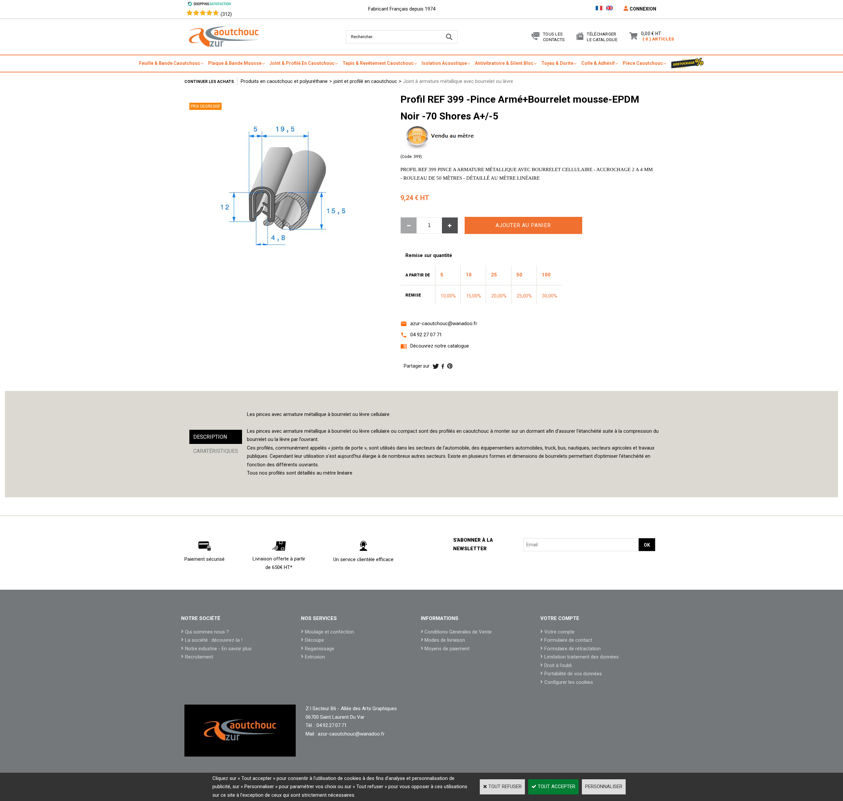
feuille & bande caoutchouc (169, 63)
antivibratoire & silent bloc (504, 63)
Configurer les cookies (568, 682)
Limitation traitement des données (581, 657)
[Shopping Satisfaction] (209, 5)
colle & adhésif (598, 63)
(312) (226, 14)
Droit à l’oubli (558, 665)
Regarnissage (319, 649)
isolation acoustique (444, 63)
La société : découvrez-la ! (213, 640)
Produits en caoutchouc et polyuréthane (284, 81)
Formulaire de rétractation (572, 649)
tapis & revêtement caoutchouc (378, 63)
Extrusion (315, 657)
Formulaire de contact (568, 640)
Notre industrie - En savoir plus (218, 649)
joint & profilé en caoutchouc (302, 63)
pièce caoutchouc (643, 63)
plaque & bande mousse (234, 63)
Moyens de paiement (447, 649)
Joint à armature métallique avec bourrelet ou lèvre (458, 81)
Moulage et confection (329, 632)
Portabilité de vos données (573, 674)
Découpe (314, 640)
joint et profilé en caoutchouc (365, 81)
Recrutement (199, 657)
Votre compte (559, 632)
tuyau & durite (557, 63)
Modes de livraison (444, 640)
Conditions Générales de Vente (458, 632)
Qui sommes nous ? (207, 632)
